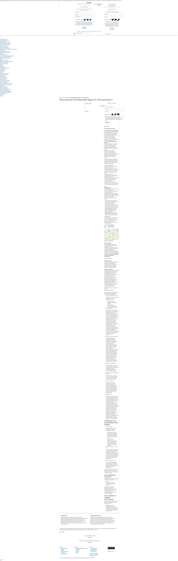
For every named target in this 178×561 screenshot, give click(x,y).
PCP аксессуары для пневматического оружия (8, 49)
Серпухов (80, 3)
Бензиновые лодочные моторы (5, 84)
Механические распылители (5, 92)
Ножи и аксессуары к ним (4, 81)
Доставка (91, 31)
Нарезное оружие (3, 41)
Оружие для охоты (3, 39)
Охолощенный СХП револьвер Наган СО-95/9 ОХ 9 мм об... (89, 540)
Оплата (87, 31)
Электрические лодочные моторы (6, 83)
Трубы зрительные (3, 76)
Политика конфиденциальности (82, 548)
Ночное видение (3, 70)
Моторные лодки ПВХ (4, 88)
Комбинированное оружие (5, 42)
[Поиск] (74, 34)
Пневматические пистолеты (5, 51)
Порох (1, 59)
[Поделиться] (1, 559)
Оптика (1, 65)
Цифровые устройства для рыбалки (6, 61)
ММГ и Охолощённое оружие (5, 43)
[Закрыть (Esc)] (0, 559)
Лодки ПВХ (2, 85)
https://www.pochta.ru (114, 184)
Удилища (1, 64)
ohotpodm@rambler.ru (94, 553)
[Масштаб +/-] (3, 559)
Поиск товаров (76, 33)
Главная (79, 31)
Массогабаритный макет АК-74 (89, 535)
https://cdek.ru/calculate (110, 140)
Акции (95, 31)
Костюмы (1, 95)
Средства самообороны (4, 90)
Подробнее (90, 537)
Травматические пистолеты (5, 44)
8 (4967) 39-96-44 (111, 224)
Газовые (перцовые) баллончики (6, 91)
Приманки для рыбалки (4, 62)
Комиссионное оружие (4, 46)
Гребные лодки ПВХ (3, 86)
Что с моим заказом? (87, 3)
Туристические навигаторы (5, 80)
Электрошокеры (3, 93)
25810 (90, 103)
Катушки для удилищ (4, 63)
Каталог (64, 97)
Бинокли (1, 72)
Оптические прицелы (4, 74)
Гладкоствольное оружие (4, 40)
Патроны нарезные (3, 54)
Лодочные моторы (3, 82)
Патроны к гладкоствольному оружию (7, 55)
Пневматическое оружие (4, 48)
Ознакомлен (89, 2)
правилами (88, 24)
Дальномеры (2, 66)
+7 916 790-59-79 (113, 4)
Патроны (1, 53)
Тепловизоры (2, 75)
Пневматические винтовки (5, 52)
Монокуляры (2, 69)
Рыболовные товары (4, 60)
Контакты (98, 31)
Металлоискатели (3, 79)
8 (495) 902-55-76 (111, 225)
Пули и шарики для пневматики (5, 56)
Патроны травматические (4, 58)
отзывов (86, 111)
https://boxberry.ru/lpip (112, 154)
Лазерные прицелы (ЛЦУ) (4, 68)
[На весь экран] (2, 559)
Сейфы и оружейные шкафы (5, 89)
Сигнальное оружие (3, 45)
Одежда (1, 94)
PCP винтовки (2, 50)
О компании (83, 31)
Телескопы (2, 71)
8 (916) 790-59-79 (111, 226)
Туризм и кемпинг (3, 78)
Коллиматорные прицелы (4, 73)
